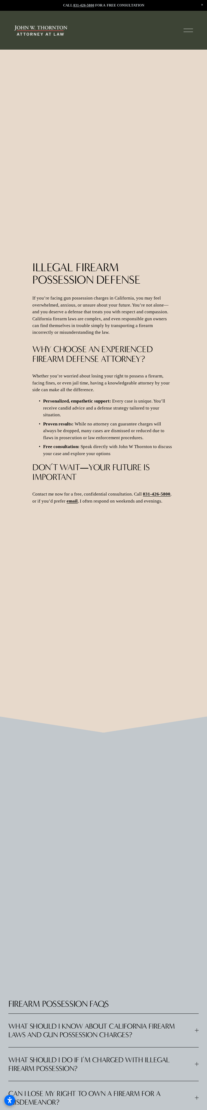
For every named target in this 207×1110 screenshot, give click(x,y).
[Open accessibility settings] (9, 1100)
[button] (202, 5)
